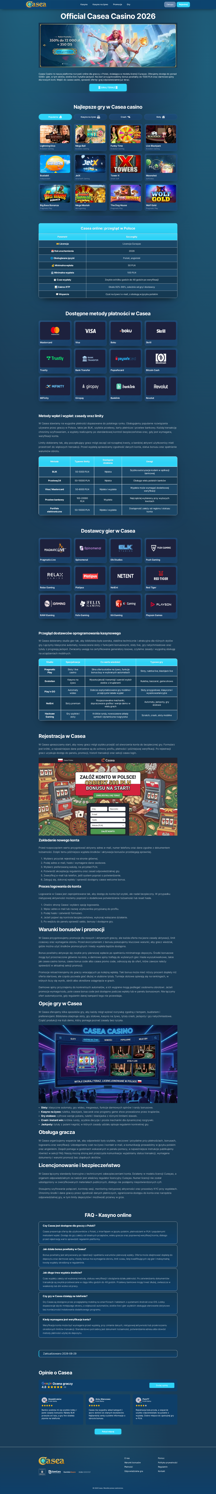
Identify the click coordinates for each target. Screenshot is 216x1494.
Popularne (53, 117)
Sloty (158, 117)
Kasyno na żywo (88, 117)
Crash (123, 117)
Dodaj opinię (162, 1385)
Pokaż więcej (108, 1431)
